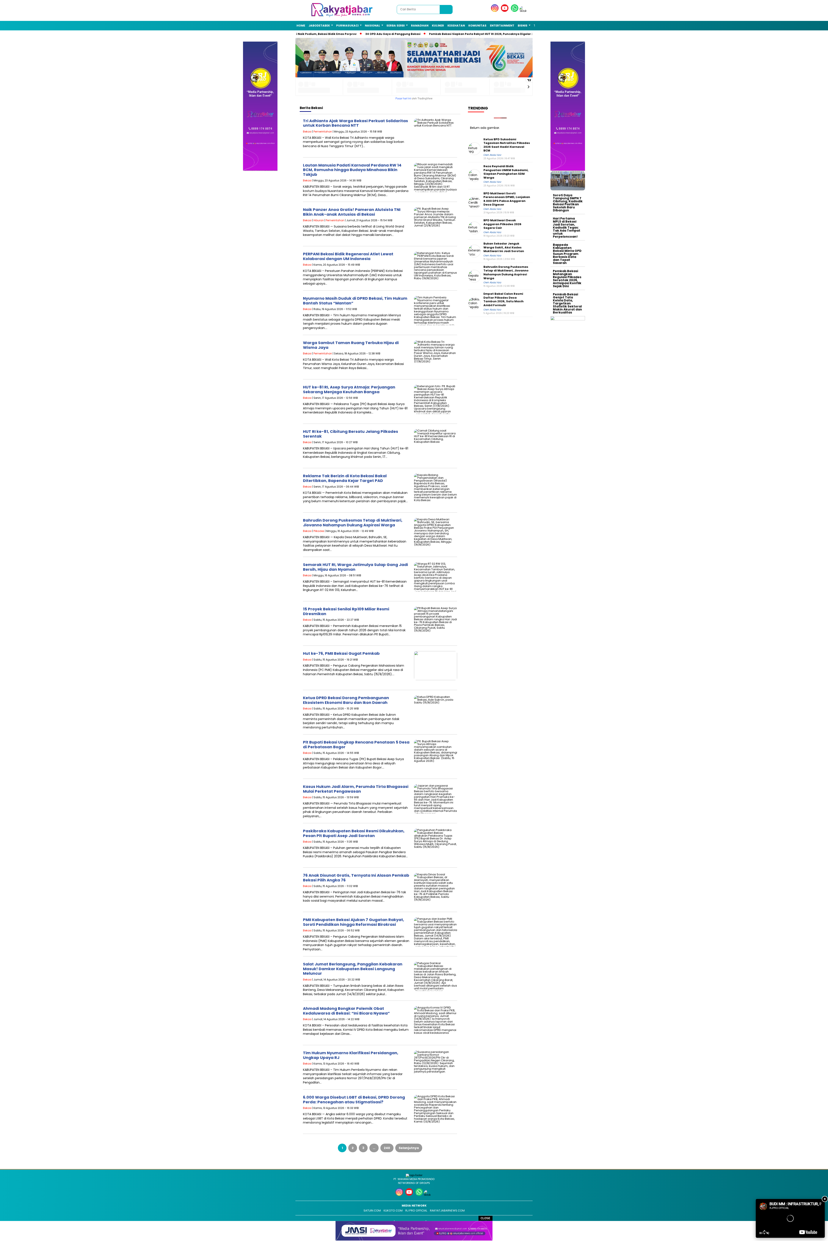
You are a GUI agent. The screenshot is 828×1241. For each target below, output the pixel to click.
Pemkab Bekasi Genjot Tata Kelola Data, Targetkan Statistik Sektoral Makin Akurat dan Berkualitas (567, 303)
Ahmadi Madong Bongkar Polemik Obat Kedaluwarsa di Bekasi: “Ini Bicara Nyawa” (346, 1011)
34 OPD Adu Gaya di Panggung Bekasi (385, 34)
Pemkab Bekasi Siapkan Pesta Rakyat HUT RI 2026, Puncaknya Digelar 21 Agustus (480, 34)
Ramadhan (419, 25)
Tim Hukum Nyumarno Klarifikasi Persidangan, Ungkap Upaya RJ (350, 1055)
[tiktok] (523, 10)
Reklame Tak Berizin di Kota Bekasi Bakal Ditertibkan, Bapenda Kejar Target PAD (345, 478)
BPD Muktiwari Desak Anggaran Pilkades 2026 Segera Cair (502, 224)
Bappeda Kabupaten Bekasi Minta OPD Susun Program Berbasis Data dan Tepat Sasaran (567, 254)
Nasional (372, 25)
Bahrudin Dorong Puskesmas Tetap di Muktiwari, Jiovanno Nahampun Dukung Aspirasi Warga (352, 523)
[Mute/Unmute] (768, 1233)
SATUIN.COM (372, 1210)
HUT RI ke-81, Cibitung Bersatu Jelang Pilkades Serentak (350, 434)
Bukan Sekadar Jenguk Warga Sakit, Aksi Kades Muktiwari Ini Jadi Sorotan (503, 247)
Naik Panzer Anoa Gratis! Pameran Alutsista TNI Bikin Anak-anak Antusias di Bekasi (351, 212)
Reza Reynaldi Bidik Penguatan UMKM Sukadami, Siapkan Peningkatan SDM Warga (505, 171)
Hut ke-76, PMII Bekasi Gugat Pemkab (341, 653)
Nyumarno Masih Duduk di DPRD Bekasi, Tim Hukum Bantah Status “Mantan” (355, 301)
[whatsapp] (514, 10)
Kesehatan (456, 25)
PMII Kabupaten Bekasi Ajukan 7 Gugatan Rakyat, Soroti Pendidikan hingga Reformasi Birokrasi (353, 922)
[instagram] (495, 10)
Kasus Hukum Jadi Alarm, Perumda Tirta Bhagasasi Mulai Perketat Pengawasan (355, 789)
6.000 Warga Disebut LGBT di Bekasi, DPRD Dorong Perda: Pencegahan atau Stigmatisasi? (354, 1099)
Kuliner (438, 25)
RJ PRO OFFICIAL (416, 1210)
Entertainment (502, 25)
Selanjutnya (409, 1148)
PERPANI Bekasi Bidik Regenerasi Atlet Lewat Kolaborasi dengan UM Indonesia (348, 256)
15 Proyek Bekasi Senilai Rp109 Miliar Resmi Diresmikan (346, 611)
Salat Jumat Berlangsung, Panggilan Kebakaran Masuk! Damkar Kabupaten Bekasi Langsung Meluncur (352, 968)
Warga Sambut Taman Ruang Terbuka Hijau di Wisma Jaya (351, 345)
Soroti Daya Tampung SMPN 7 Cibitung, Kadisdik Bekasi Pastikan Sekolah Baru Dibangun (568, 202)
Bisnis (522, 25)
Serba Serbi (395, 25)
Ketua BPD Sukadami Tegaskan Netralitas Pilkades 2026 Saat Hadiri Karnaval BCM (506, 144)
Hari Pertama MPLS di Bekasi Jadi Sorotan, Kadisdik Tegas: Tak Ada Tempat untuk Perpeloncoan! (566, 227)
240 (387, 1148)
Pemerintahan (323, 131)
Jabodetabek (319, 25)
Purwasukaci (347, 25)
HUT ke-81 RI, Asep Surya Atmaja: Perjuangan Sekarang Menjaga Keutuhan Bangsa (349, 389)
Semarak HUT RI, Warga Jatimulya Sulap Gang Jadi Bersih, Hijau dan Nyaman (355, 567)
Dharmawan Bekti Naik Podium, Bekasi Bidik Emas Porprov (306, 34)
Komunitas (477, 25)
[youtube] (505, 10)
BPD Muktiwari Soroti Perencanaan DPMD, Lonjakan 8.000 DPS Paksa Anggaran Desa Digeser (506, 198)
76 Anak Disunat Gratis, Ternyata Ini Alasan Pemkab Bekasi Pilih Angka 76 (356, 878)
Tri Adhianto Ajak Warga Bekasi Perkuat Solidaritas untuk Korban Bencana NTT (355, 123)
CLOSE (485, 1218)
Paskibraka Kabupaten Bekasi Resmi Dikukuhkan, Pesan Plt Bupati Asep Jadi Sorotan (354, 833)
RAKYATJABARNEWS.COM (447, 1210)
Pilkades (319, 531)
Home (300, 25)
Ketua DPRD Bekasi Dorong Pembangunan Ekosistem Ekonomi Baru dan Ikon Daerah (346, 700)
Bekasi (307, 131)
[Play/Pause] (760, 1233)
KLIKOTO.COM (393, 1210)
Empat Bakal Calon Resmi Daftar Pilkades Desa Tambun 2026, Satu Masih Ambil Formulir (503, 299)
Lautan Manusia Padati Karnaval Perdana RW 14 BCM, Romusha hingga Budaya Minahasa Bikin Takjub (352, 169)
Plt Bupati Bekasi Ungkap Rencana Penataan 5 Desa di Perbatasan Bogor (356, 744)
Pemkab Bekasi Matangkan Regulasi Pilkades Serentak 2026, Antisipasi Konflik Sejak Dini (567, 278)
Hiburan (319, 220)
